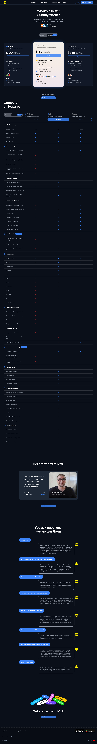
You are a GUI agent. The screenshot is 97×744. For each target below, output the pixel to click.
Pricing (26, 731)
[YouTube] (94, 740)
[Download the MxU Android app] (90, 730)
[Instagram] (91, 740)
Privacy (4, 736)
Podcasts (11, 731)
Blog (18, 731)
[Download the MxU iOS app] (79, 730)
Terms (8, 736)
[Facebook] (88, 740)
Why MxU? (4, 731)
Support (13, 736)
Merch (21, 731)
